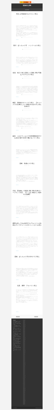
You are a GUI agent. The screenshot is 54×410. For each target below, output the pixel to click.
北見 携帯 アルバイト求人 (27, 285)
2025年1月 (24, 336)
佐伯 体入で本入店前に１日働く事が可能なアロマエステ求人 (27, 73)
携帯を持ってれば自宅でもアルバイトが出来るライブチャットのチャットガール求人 (27, 224)
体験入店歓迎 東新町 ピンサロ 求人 (16, 321)
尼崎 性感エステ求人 (27, 163)
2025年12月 (24, 324)
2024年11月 (24, 338)
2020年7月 (24, 393)
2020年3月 (24, 397)
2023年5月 (24, 357)
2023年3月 (24, 359)
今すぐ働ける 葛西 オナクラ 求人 (16, 325)
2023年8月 (24, 354)
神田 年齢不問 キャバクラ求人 (16, 322)
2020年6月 (24, 394)
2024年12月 (24, 337)
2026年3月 (24, 321)
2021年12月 (24, 375)
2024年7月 (24, 342)
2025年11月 (24, 325)
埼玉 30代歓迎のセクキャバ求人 (27, 14)
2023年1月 (24, 361)
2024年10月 (24, 339)
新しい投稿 (36, 316)
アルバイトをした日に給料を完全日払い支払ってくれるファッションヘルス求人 (17, 348)
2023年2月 (24, 360)
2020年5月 (24, 395)
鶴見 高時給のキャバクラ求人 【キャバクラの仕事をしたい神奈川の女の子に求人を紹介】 (27, 104)
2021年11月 (24, 376)
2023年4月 (24, 358)
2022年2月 (24, 373)
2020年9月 (24, 391)
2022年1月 (24, 374)
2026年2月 (24, 322)
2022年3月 (24, 372)
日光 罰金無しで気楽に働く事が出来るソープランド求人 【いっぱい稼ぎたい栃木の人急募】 (27, 192)
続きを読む (17, 39)
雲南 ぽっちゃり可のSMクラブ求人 (27, 256)
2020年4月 (24, 396)
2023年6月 (24, 356)
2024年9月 (24, 340)
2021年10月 (24, 377)
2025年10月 (24, 326)
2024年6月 (24, 343)
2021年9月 (24, 378)
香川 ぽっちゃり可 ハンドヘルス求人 (27, 45)
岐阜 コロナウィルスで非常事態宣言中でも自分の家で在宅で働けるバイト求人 (27, 137)
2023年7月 (24, 355)
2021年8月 (24, 379)
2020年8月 (24, 392)
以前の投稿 (17, 316)
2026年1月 (24, 323)
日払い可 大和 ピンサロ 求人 (16, 340)
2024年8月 (24, 341)
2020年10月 (24, 390)
